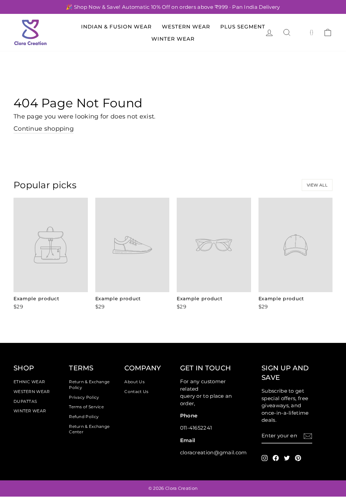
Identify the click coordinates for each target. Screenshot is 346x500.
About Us (134, 381)
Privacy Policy (84, 397)
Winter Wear (173, 39)
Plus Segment (242, 26)
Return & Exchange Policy (89, 384)
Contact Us (136, 391)
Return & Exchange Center (89, 429)
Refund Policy (84, 416)
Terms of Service (86, 406)
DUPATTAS (25, 401)
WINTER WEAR (30, 410)
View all (317, 185)
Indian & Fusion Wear (116, 26)
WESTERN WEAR (32, 391)
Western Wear (186, 26)
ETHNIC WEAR (29, 381)
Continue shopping (44, 128)
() (312, 32)
